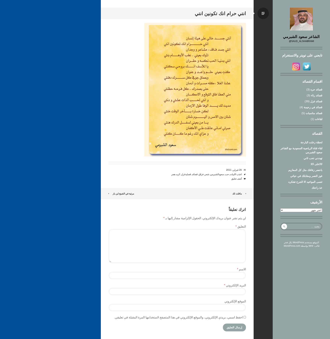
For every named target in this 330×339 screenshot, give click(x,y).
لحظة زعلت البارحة (311, 142)
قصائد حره (316, 89)
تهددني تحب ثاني (313, 158)
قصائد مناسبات (314, 113)
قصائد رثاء (316, 95)
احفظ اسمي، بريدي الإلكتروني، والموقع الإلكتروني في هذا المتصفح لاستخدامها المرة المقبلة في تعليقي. (178, 317)
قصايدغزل (186, 174)
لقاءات (318, 119)
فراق (201, 174)
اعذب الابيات (236, 174)
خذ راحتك (317, 187)
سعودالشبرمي (217, 174)
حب (227, 174)
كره (178, 174)
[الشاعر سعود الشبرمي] (301, 19)
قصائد (195, 174)
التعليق (240, 226)
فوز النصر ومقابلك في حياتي (306, 175)
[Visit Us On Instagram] (296, 70)
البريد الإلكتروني (235, 285)
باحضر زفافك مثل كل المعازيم (305, 170)
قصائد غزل (316, 101)
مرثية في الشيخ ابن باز (123, 193)
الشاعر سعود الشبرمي (301, 37)
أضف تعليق (236, 178)
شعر (207, 174)
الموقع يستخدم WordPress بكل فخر (301, 242)
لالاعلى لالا (316, 164)
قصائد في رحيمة (313, 107)
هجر (173, 174)
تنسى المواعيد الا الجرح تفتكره (305, 181)
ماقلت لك (237, 193)
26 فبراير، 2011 (234, 170)
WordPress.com (292, 246)
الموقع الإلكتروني (235, 301)
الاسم (241, 269)
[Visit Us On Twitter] (306, 70)
